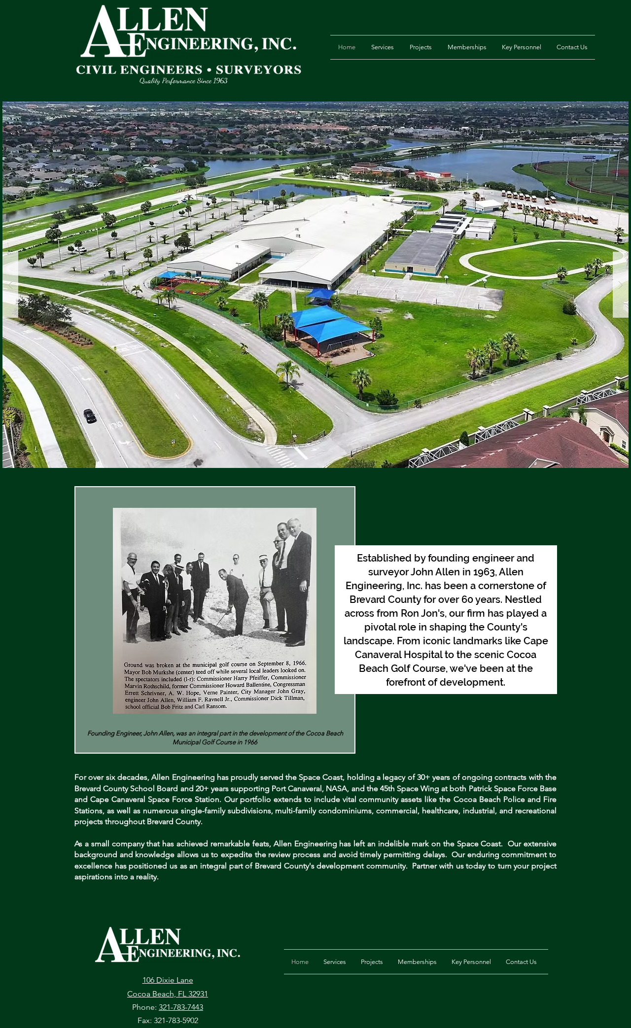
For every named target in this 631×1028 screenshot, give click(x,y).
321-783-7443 (181, 1007)
